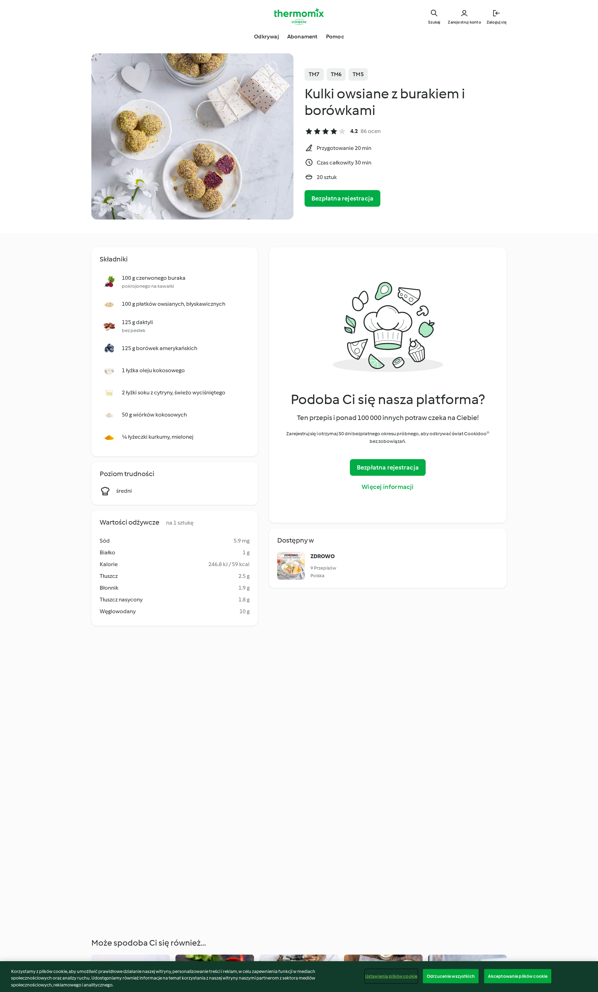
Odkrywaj (266, 36)
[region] (299, 976)
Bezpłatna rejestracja (342, 198)
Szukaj (434, 22)
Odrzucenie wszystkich (451, 975)
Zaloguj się (497, 22)
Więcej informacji (388, 487)
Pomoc (335, 36)
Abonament (302, 36)
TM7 (314, 74)
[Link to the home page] (299, 16)
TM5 (358, 74)
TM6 (336, 74)
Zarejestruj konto (464, 22)
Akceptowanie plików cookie (517, 975)
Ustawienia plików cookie (391, 975)
